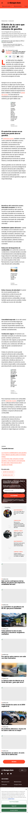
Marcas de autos (6, 6)
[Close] (26, 789)
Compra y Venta (18, 530)
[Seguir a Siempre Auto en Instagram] (7, 773)
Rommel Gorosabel (13, 50)
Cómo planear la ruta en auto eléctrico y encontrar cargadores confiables (13, 632)
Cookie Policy (11, 798)
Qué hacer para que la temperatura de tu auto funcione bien (19, 544)
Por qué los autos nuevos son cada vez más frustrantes (13, 657)
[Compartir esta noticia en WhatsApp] (6, 56)
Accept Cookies (14, 810)
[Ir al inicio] (7, 770)
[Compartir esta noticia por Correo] (17, 56)
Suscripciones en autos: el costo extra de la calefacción (12, 753)
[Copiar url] (21, 56)
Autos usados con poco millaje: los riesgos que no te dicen (18, 534)
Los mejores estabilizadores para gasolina (13, 452)
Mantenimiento (18, 6)
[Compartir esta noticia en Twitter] (14, 56)
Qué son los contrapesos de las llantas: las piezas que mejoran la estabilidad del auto (19, 525)
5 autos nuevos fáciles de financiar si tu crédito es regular (19, 555)
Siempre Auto (4, 20)
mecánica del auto (8, 475)
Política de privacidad (7, 500)
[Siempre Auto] (14, 3)
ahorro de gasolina (8, 472)
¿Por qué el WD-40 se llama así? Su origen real (19, 513)
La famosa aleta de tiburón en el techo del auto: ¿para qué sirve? (12, 681)
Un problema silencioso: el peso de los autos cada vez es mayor (13, 729)
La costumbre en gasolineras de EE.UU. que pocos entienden (12, 607)
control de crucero (8, 138)
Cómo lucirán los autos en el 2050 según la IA (13, 705)
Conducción (11, 20)
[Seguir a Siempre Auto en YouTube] (10, 773)
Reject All (14, 806)
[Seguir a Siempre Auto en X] (4, 773)
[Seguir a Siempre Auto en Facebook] (1, 773)
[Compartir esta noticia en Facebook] (10, 56)
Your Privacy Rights (14, 801)
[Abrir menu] (2, 3)
